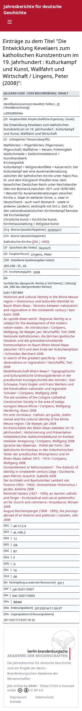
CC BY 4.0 (36, 690)
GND (45, 242)
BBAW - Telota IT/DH (43, 686)
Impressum (18, 697)
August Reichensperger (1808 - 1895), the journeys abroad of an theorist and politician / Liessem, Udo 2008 (40, 515)
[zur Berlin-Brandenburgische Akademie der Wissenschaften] (41, 645)
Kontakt (15, 701)
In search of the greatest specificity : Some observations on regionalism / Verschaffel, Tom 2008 (37, 362)
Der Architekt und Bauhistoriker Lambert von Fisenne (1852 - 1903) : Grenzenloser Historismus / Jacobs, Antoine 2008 (40, 484)
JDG (35, 242)
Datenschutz (44, 697)
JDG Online (15, 686)
